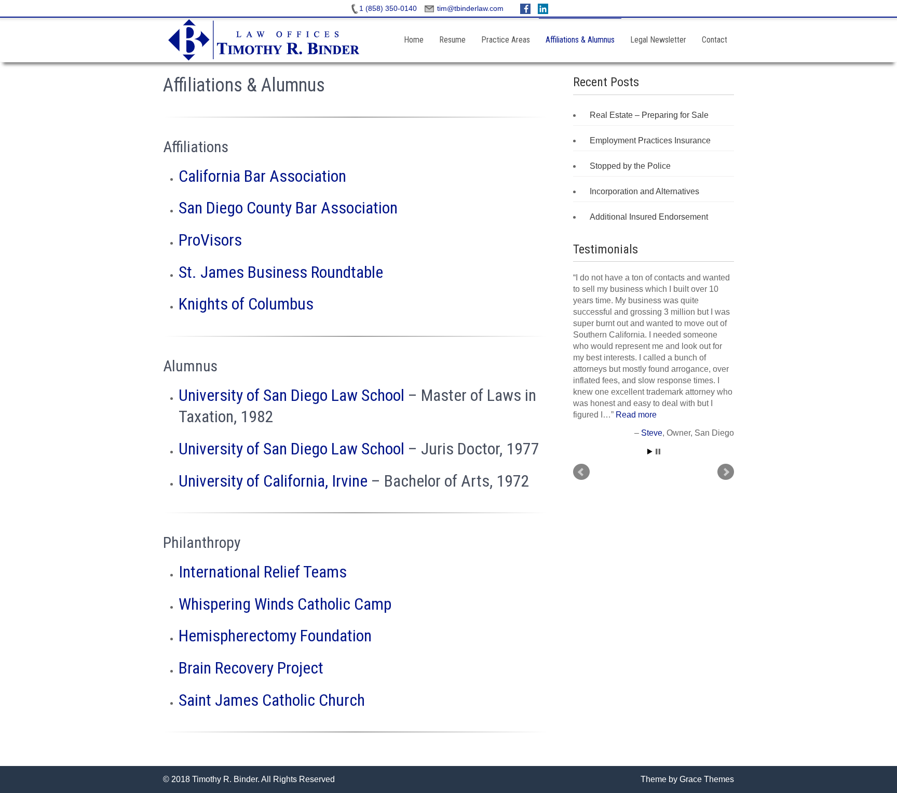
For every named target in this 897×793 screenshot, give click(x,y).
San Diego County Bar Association (288, 208)
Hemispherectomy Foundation (275, 636)
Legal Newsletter (658, 40)
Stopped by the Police (630, 166)
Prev (581, 472)
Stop (658, 451)
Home (414, 40)
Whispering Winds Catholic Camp (285, 604)
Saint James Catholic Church (272, 700)
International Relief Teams (263, 572)
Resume (452, 40)
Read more (636, 414)
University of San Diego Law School (291, 395)
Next (725, 472)
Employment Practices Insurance (650, 140)
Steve (651, 432)
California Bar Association (262, 176)
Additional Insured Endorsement (649, 216)
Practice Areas (505, 40)
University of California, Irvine (273, 481)
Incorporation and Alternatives (644, 191)
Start (650, 451)
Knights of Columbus (246, 304)
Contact (714, 40)
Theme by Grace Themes (687, 779)
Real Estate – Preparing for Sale (649, 115)
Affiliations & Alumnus (580, 40)
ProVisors (210, 240)
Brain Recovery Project (251, 668)
